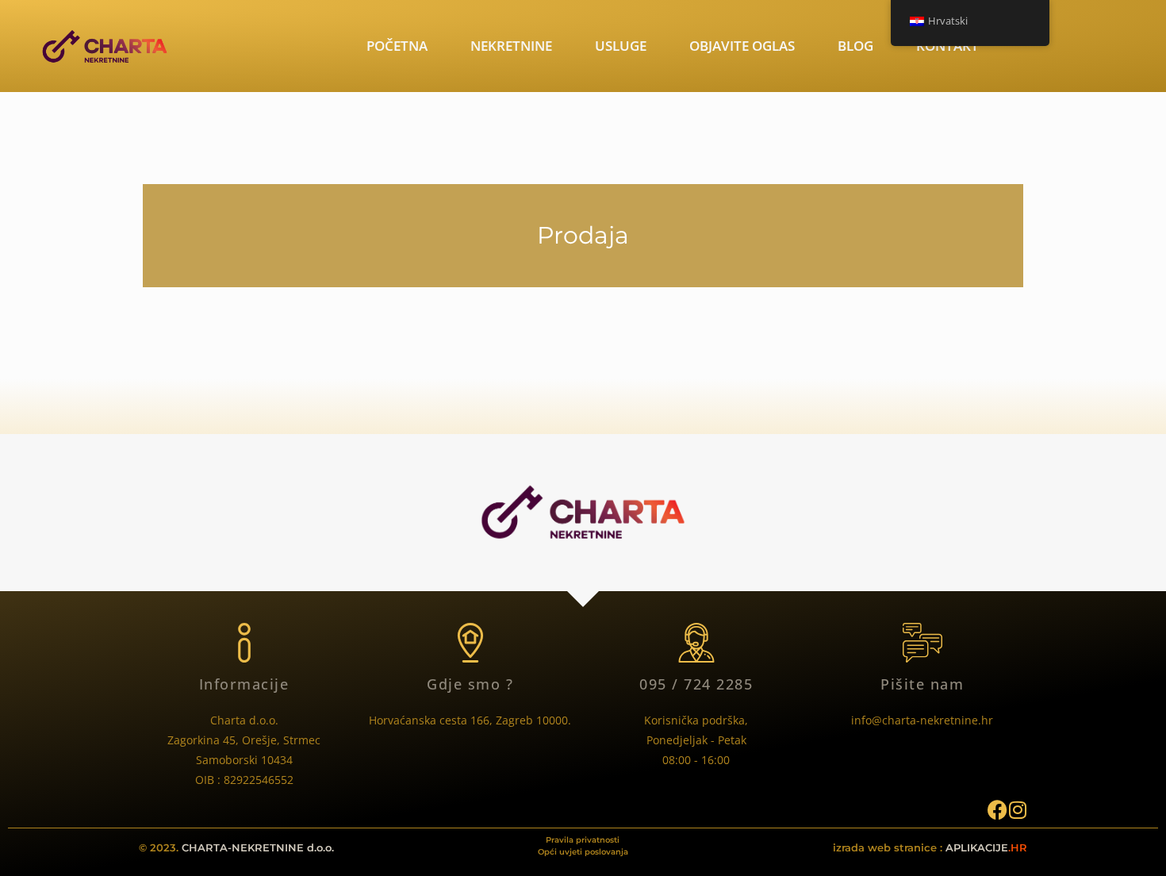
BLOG (855, 45)
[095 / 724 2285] (696, 643)
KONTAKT (947, 45)
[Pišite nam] (922, 643)
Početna (397, 45)
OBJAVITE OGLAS (742, 45)
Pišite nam (922, 684)
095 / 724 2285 (696, 684)
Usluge (620, 45)
